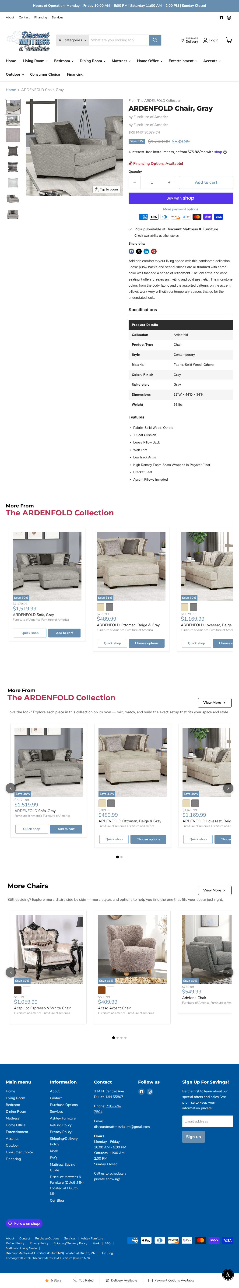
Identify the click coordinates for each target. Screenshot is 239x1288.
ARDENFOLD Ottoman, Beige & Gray (128, 625)
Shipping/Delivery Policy (70, 1243)
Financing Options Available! (157, 163)
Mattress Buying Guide (21, 1248)
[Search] (155, 40)
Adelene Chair (194, 997)
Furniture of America (151, 117)
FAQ (53, 1157)
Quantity (135, 172)
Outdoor (13, 74)
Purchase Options (64, 1104)
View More (212, 702)
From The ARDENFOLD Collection (155, 101)
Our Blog (57, 1200)
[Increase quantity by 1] (169, 182)
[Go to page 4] (125, 1038)
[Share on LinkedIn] (146, 251)
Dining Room (91, 60)
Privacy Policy (61, 1132)
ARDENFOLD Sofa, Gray (33, 614)
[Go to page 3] (121, 1038)
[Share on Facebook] (131, 251)
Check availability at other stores (156, 235)
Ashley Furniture (63, 1118)
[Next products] (228, 788)
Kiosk (54, 1151)
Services (57, 17)
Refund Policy (61, 1125)
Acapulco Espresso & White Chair (42, 1008)
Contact (24, 17)
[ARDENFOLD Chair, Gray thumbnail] (12, 106)
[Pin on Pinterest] (154, 251)
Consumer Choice (45, 74)
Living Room (34, 60)
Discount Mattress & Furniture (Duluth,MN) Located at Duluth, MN (50, 1253)
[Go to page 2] (121, 857)
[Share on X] (139, 251)
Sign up (193, 1137)
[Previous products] (11, 788)
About (10, 17)
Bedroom (62, 60)
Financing (40, 17)
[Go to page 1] (117, 856)
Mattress (120, 60)
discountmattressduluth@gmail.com (122, 1126)
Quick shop (30, 633)
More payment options (180, 209)
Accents (210, 60)
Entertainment (181, 60)
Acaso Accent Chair (114, 1008)
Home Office (148, 60)
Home (11, 60)
